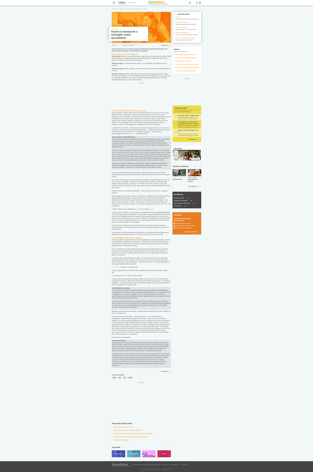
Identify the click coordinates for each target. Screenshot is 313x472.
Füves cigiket (116, 267)
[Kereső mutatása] (190, 3)
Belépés (122, 2)
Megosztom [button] (164, 45)
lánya (130, 377)
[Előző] (165, 448)
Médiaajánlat (175, 464)
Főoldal (113, 9)
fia (124, 377)
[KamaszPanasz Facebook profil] (187, 155)
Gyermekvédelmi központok (182, 203)
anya (114, 377)
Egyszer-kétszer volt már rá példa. (185, 225)
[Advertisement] (141, 402)
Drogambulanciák (179, 198)
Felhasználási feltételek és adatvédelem (146, 464)
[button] (196, 3)
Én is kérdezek (192, 139)
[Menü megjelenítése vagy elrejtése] (114, 3)
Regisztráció (131, 2)
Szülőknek (121, 9)
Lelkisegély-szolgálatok (181, 200)
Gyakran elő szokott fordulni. (184, 228)
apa (120, 377)
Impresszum (165, 464)
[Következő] (169, 448)
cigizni (150, 209)
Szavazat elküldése (191, 232)
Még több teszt (193, 186)
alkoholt (133, 133)
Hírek (117, 9)
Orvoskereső (177, 205)
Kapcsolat (184, 464)
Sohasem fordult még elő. (183, 223)
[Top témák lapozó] (141, 448)
